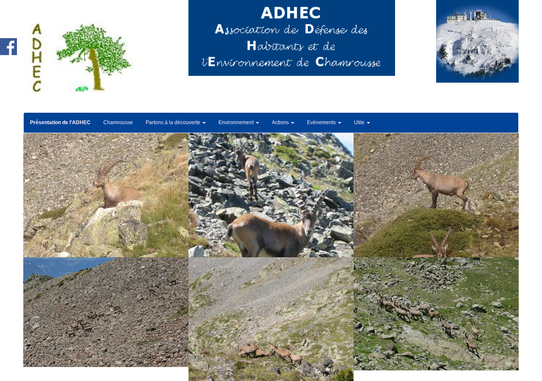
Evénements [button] (322, 122)
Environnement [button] (236, 122)
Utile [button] (360, 122)
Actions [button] (281, 122)
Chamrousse (118, 122)
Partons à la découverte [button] (174, 122)
